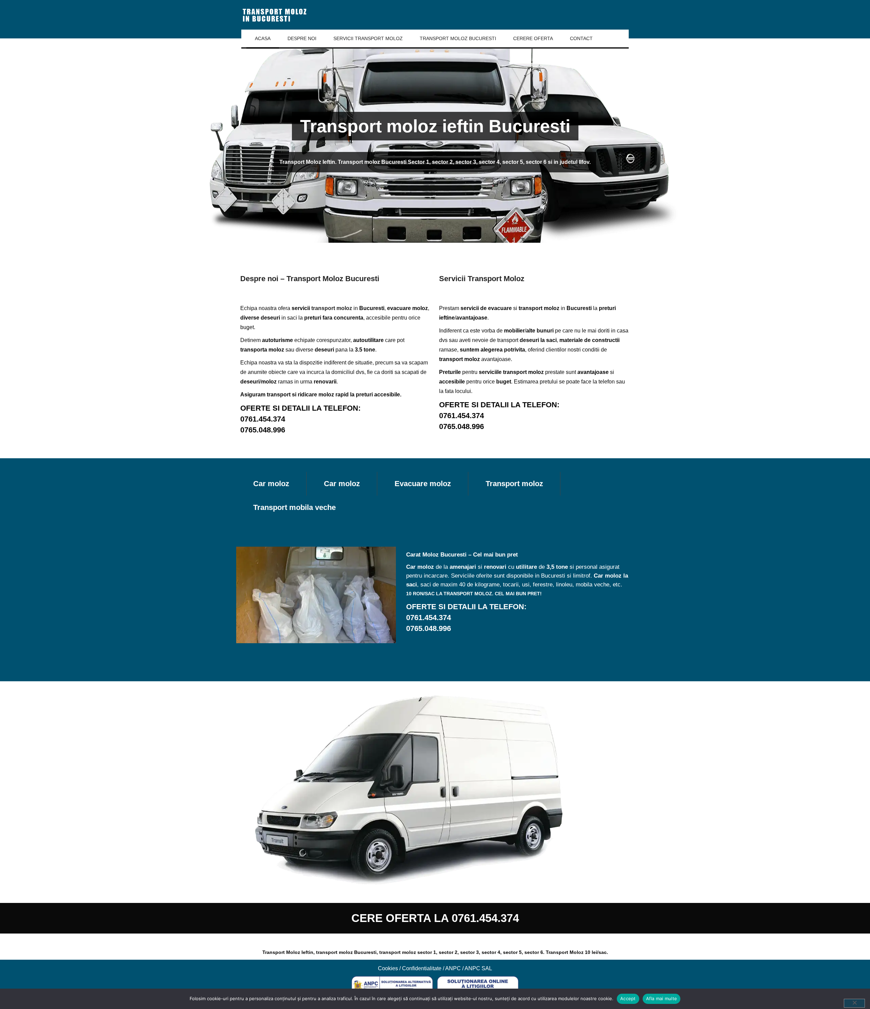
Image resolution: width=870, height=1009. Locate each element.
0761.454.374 (262, 419)
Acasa (263, 38)
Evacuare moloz (423, 483)
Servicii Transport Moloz (368, 38)
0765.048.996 (262, 430)
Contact (581, 38)
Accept (628, 998)
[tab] (271, 484)
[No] (854, 1003)
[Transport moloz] (275, 14)
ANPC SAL (478, 968)
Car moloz (271, 483)
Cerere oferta (533, 38)
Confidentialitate (421, 968)
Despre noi (302, 38)
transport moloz (331, 308)
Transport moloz (514, 483)
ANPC (453, 968)
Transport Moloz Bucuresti (458, 38)
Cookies (388, 968)
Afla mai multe (661, 998)
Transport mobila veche (294, 507)
